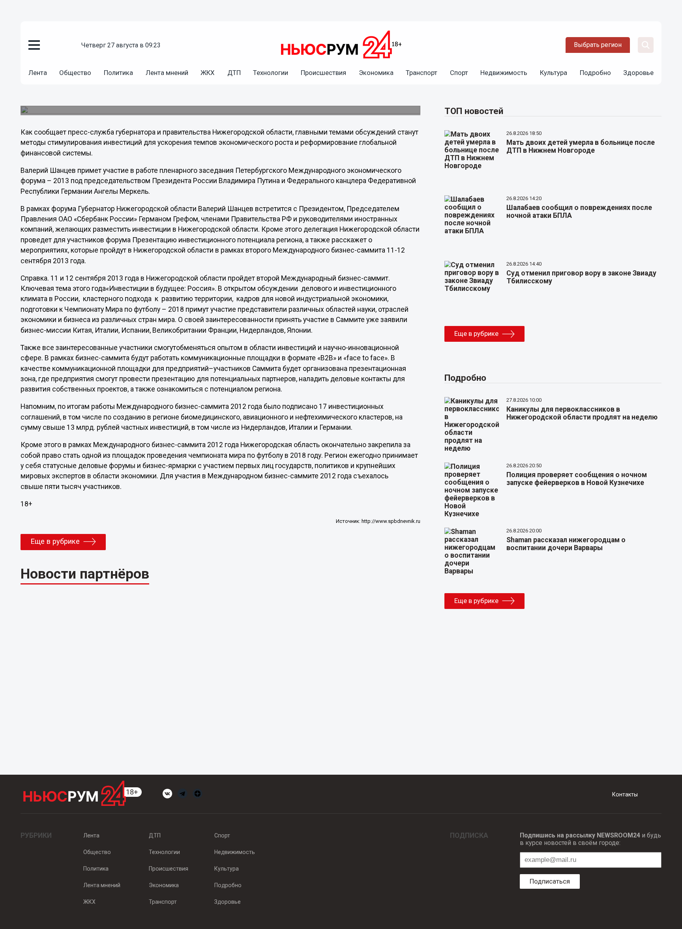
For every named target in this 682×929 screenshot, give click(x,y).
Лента (37, 73)
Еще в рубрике (55, 541)
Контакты (625, 794)
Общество (75, 73)
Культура (553, 73)
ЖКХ (207, 73)
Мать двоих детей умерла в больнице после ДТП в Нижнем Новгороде (580, 146)
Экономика (376, 73)
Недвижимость (503, 73)
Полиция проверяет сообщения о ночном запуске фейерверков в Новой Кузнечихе (576, 479)
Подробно (595, 73)
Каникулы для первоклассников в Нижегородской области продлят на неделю (582, 413)
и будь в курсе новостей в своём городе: (590, 839)
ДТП (234, 73)
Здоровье (638, 73)
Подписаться (550, 881)
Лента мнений (167, 73)
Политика (118, 73)
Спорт (459, 73)
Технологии (270, 73)
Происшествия (323, 73)
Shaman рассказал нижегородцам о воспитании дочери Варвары (566, 544)
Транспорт (421, 73)
